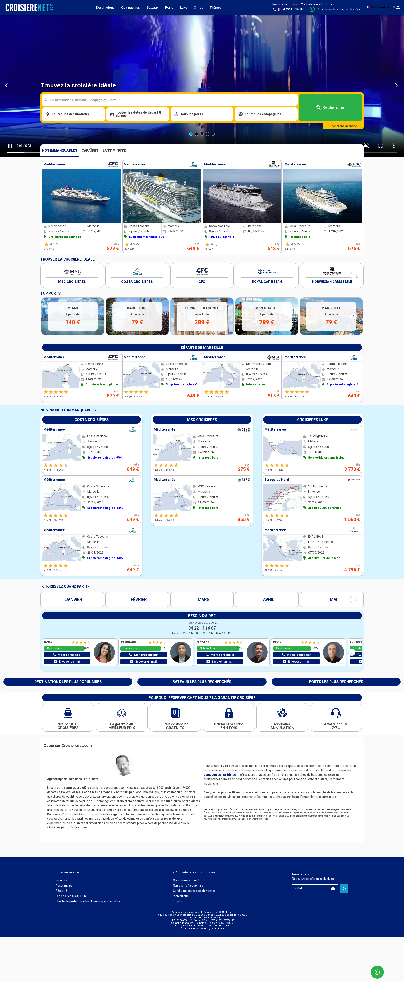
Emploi (177, 901)
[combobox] (171, 100)
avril (268, 599)
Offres (198, 7)
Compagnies (130, 7)
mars (204, 599)
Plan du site (181, 896)
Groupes (61, 880)
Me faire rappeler (70, 654)
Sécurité (61, 890)
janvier (73, 599)
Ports (169, 7)
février (139, 599)
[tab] (59, 150)
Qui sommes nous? (186, 880)
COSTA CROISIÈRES (137, 282)
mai (333, 599)
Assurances (64, 885)
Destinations (105, 7)
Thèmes (215, 7)
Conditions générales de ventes (194, 890)
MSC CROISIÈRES (72, 282)
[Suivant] (353, 275)
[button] (339, 9)
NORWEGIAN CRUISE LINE (332, 282)
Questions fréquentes (188, 885)
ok (344, 888)
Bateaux (152, 7)
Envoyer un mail (69, 661)
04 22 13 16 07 (202, 628)
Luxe (183, 7)
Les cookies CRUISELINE (72, 896)
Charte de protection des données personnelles (88, 901)
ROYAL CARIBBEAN (267, 282)
